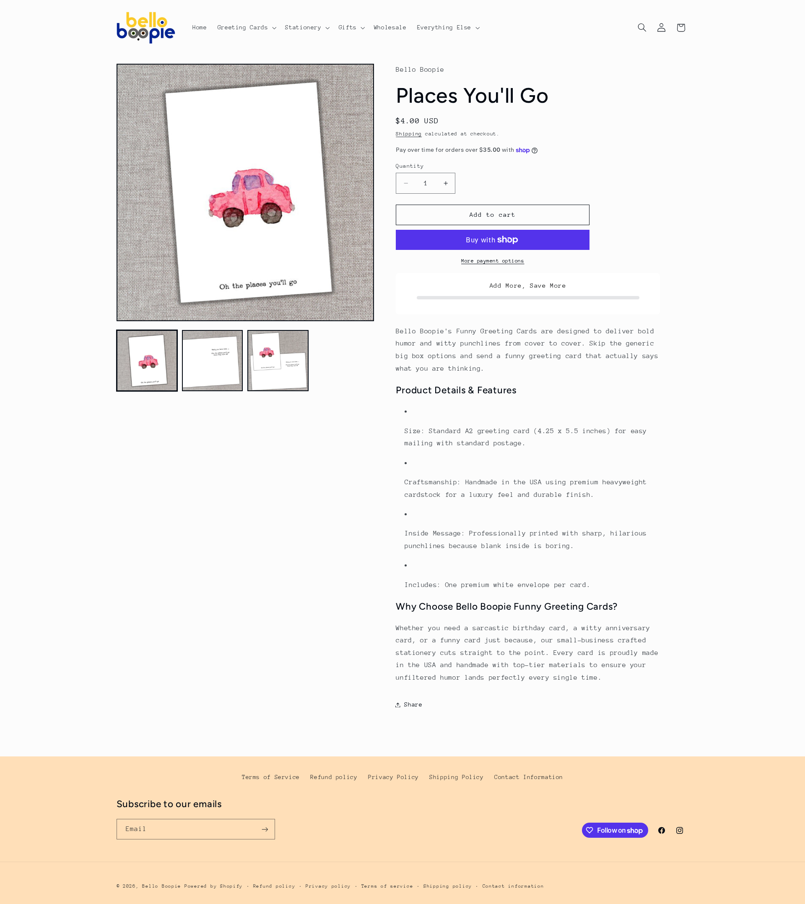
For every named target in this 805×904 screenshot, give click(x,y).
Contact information (513, 886)
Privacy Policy (393, 777)
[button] (246, 27)
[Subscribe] (264, 829)
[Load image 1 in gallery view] (147, 360)
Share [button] (413, 704)
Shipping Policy (456, 777)
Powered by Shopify (213, 886)
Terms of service (387, 886)
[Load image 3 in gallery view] (278, 360)
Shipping (409, 134)
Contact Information (528, 777)
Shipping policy (447, 886)
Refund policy (333, 777)
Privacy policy (328, 886)
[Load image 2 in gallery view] (212, 360)
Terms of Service (271, 777)
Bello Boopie (161, 886)
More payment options (493, 261)
